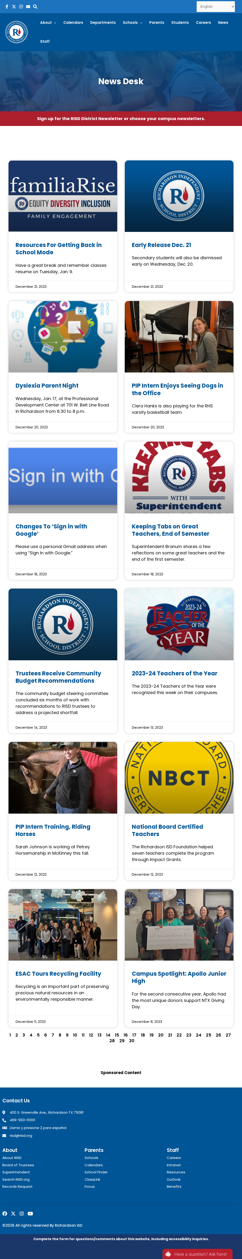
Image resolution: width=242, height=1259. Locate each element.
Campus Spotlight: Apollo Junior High (179, 977)
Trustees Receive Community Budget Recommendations (58, 677)
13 (100, 1035)
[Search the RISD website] (35, 6)
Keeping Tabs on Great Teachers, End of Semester (170, 530)
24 (198, 1035)
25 (208, 1035)
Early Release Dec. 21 (161, 245)
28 (112, 1041)
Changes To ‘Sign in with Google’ (51, 530)
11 (83, 1035)
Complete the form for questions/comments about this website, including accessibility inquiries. (121, 1239)
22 (179, 1035)
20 (161, 1035)
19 (152, 1035)
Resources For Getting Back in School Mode (59, 248)
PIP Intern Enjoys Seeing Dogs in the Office (177, 389)
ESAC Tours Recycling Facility (58, 974)
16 (126, 1035)
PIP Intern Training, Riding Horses (53, 830)
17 (134, 1035)
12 (91, 1035)
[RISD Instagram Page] (21, 6)
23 (188, 1035)
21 (170, 1035)
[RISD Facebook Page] (7, 6)
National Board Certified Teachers (167, 830)
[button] (48, 22)
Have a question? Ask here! (200, 1254)
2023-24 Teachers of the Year (174, 673)
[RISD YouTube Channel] (28, 6)
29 (122, 1041)
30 (131, 1041)
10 (75, 1035)
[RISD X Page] (14, 6)
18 (143, 1035)
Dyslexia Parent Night (47, 385)
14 (108, 1035)
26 (218, 1035)
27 (228, 1035)
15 (117, 1035)
